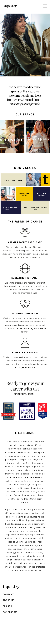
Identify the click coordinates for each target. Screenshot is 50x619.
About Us (8, 600)
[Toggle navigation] (44, 4)
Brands (7, 606)
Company (8, 594)
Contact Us (10, 612)
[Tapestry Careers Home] (11, 587)
